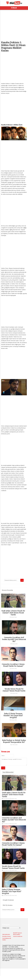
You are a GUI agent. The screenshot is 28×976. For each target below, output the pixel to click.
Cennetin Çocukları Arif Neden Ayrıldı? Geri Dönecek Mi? (14, 639)
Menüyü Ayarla (6, 973)
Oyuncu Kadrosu (17, 936)
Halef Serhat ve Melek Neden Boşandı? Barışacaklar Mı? (14, 741)
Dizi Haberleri (6, 934)
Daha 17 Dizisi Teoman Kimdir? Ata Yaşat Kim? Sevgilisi (13, 715)
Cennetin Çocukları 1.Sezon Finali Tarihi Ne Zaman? (13, 665)
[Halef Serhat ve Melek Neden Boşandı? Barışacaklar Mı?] (14, 737)
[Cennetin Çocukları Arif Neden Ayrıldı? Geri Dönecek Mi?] (14, 635)
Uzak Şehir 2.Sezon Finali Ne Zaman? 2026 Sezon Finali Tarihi (13, 613)
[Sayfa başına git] (25, 974)
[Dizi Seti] (14, 2)
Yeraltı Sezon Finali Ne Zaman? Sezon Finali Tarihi (14, 690)
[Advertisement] (14, 27)
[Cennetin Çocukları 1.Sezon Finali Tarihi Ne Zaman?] (13, 661)
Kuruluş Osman (6, 936)
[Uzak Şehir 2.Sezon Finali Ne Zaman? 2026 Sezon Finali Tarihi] (13, 608)
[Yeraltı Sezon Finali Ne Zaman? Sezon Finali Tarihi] (14, 686)
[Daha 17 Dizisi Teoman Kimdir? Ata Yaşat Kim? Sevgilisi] (13, 711)
